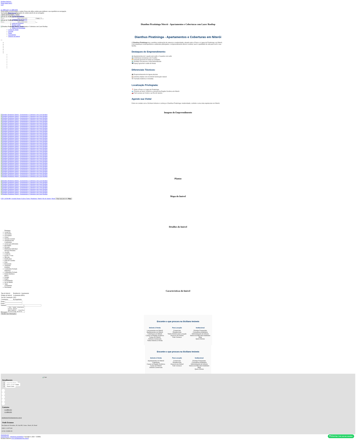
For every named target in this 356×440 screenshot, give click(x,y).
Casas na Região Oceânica (155, 335)
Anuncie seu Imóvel (177, 335)
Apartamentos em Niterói (155, 332)
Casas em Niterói (155, 337)
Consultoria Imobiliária (200, 332)
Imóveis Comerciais (154, 339)
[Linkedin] (45, 393)
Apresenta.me (5, 435)
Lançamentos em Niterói (155, 330)
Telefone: (3, 305)
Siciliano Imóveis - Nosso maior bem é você (6, 3)
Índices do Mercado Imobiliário (200, 335)
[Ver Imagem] (178, 181)
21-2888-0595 (13, 10)
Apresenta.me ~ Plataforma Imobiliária (12, 436)
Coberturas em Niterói (155, 334)
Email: (3, 303)
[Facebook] (45, 390)
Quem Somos (200, 339)
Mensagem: (4, 312)
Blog (200, 337)
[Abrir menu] (1, 39)
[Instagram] (45, 397)
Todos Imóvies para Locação (177, 334)
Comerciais (177, 330)
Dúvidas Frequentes (200, 330)
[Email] (45, 400)
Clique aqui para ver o (63, 198)
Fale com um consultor (345, 436)
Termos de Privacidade (7, 14)
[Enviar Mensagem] (36, 22)
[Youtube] (45, 403)
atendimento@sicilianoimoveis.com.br (12, 417)
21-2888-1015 (5, 10)
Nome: (3, 301)
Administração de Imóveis (200, 334)
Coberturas (156, 362)
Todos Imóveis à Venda (155, 340)
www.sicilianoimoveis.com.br (20, 438)
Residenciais (177, 332)
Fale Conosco (177, 337)
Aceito (17, 14)
